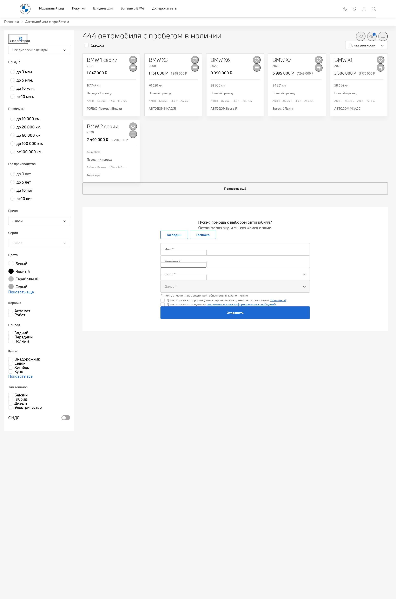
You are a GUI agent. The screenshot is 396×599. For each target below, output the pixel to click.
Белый (21, 263)
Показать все (20, 376)
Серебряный (26, 278)
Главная (11, 22)
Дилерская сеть (164, 8)
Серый (21, 286)
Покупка (78, 8)
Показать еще (21, 291)
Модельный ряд (51, 8)
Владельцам (103, 8)
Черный (22, 271)
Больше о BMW (132, 8)
